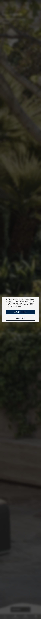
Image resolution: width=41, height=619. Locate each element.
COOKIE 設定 (20, 318)
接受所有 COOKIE (20, 312)
